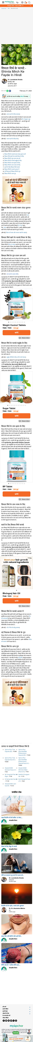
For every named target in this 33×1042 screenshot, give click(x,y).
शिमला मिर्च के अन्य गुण (10, 173)
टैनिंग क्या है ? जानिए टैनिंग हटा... (10, 965)
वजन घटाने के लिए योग (12, 139)
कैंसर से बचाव (11, 244)
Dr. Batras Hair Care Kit (11, 779)
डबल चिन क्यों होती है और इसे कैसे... (11, 936)
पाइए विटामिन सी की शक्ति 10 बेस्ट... (11, 817)
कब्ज (5, 227)
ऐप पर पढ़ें (16, 1033)
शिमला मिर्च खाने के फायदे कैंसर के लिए (14, 156)
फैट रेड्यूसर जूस (26, 119)
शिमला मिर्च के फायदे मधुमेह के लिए (13, 160)
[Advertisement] (16, 27)
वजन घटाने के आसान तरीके (12, 274)
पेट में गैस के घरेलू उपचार (13, 627)
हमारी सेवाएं (5, 1011)
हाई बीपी (20, 658)
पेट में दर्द (20, 225)
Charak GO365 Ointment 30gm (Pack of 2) (22, 769)
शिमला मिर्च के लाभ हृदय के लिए (12, 163)
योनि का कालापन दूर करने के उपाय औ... (12, 875)
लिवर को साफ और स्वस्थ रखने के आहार (16, 232)
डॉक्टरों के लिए (6, 1013)
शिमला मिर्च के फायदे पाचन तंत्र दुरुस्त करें (15, 154)
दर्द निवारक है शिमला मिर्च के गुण (12, 171)
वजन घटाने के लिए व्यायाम (13, 114)
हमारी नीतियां (5, 1008)
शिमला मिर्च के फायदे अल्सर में (11, 169)
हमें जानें (4, 1006)
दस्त (28, 215)
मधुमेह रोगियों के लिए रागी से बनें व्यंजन (16, 357)
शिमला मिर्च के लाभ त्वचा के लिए (12, 165)
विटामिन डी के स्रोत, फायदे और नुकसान (12, 905)
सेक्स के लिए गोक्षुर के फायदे (9, 846)
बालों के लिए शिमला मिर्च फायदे (12, 167)
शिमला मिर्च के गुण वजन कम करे (12, 158)
